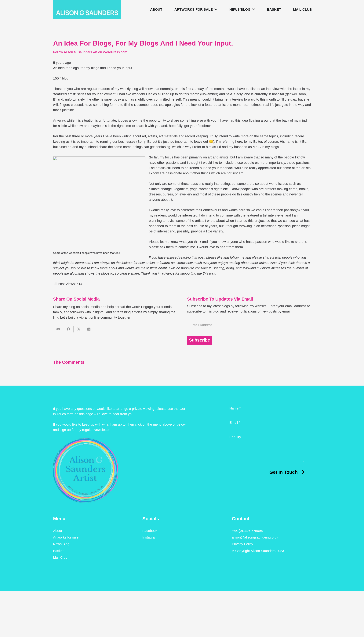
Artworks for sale (65, 537)
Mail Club (60, 557)
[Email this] (58, 329)
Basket (58, 551)
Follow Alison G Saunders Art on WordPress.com (90, 52)
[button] (215, 9)
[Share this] (68, 329)
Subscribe (199, 340)
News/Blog (61, 544)
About (57, 531)
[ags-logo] (87, 9)
